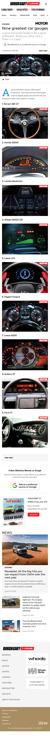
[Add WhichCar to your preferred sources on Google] (25, 486)
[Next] (47, 15)
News (4, 15)
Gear (35, 15)
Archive (6, 694)
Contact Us (6, 724)
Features (7, 683)
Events (5, 671)
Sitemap (5, 720)
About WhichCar (11, 699)
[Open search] (46, 4)
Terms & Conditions (9, 710)
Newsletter (8, 688)
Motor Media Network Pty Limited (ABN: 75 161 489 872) (25, 728)
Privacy (5, 714)
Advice (5, 666)
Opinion (6, 677)
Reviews (13, 15)
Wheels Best (25, 15)
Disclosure (6, 717)
